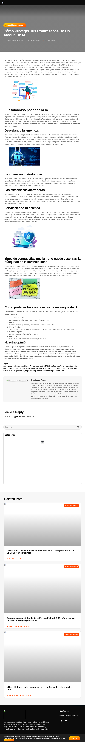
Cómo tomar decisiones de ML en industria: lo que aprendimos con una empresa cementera (41, 551)
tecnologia (50, 371)
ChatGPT (27, 366)
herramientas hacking (34, 368)
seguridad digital (39, 371)
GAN (10, 368)
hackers (22, 368)
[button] (77, 3)
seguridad (29, 371)
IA (43, 368)
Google (15, 368)
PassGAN (12, 371)
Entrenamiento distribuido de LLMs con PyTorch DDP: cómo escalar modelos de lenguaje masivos (41, 619)
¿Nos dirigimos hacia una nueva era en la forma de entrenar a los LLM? (39, 688)
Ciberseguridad (37, 366)
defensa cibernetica (65, 366)
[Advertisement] (43, 468)
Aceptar (74, 738)
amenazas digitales (10, 366)
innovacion (49, 368)
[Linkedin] (61, 721)
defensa (54, 366)
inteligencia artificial (61, 368)
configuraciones (9, 740)
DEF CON (47, 366)
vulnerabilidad (60, 371)
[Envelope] (66, 721)
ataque (20, 366)
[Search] (78, 427)
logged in (16, 417)
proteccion (20, 371)
